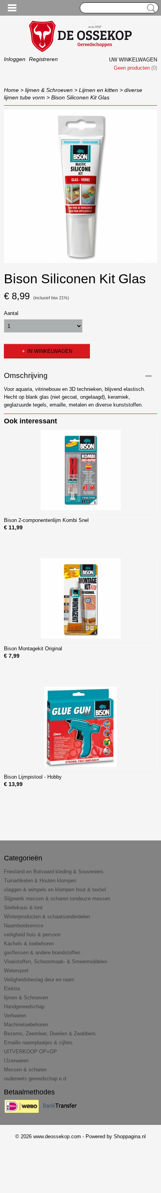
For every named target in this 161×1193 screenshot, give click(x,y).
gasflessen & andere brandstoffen (42, 952)
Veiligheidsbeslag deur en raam (39, 979)
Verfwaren (15, 1015)
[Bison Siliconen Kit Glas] (80, 186)
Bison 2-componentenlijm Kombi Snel (46, 520)
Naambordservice (23, 925)
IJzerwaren (16, 1060)
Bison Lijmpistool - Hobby (33, 777)
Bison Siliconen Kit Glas (80, 97)
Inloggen (14, 59)
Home (11, 90)
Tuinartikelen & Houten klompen (40, 881)
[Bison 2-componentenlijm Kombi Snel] (80, 470)
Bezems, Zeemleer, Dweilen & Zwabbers (50, 1033)
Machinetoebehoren (26, 1024)
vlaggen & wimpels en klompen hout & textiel (55, 890)
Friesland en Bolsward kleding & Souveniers (54, 872)
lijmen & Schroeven (49, 90)
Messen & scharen (25, 1069)
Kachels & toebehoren (29, 943)
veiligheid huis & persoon (32, 934)
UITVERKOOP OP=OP (30, 1051)
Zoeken (150, 8)
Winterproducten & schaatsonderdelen (47, 916)
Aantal (11, 313)
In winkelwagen (49, 351)
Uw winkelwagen (133, 60)
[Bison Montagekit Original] (80, 598)
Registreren (43, 59)
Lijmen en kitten (98, 90)
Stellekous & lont (23, 907)
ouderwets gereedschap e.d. (36, 1078)
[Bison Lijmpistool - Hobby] (80, 727)
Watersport (16, 970)
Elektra (12, 988)
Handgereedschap (24, 1006)
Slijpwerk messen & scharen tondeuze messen (57, 898)
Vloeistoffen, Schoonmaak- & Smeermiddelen (55, 961)
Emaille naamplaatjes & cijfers (38, 1042)
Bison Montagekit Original (33, 648)
